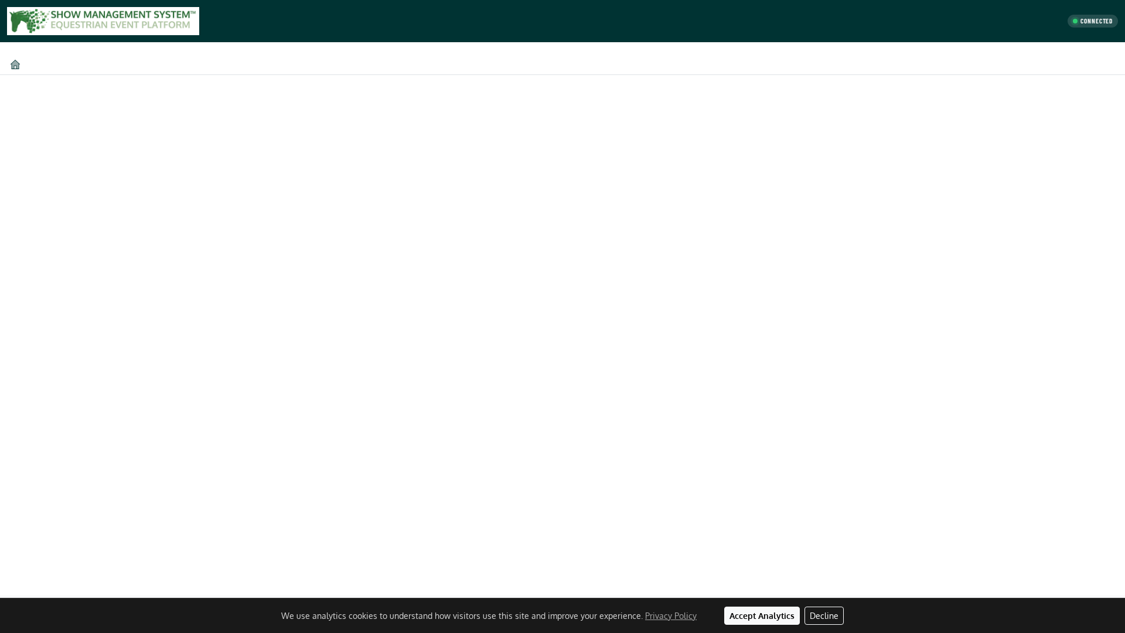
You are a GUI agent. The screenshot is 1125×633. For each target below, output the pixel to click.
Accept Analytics (762, 616)
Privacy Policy (671, 616)
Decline (824, 616)
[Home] (15, 64)
